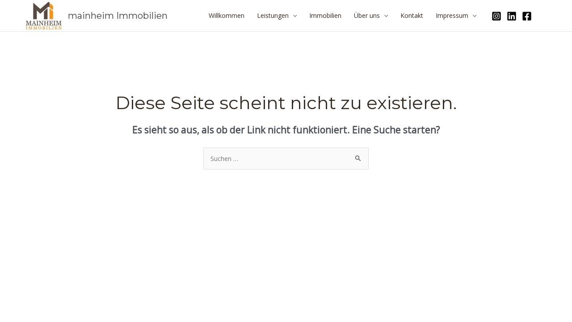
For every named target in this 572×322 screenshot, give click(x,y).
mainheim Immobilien (118, 15)
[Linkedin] (512, 16)
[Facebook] (527, 16)
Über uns (367, 15)
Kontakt (411, 15)
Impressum (452, 15)
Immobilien (325, 15)
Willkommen (226, 15)
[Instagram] (496, 16)
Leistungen (273, 15)
